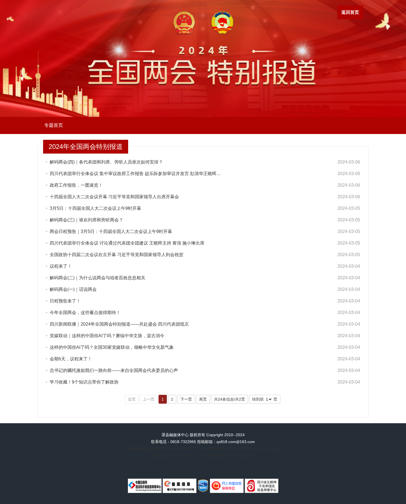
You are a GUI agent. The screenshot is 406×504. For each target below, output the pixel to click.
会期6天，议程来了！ (71, 358)
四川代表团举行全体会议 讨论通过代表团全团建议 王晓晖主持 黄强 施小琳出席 (127, 243)
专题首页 (53, 125)
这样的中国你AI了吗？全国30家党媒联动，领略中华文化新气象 (112, 347)
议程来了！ (61, 266)
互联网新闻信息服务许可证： (162, 448)
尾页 (203, 399)
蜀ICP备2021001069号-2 (173, 455)
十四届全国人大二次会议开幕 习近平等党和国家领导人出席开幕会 (114, 196)
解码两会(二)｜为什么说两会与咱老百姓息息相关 (97, 277)
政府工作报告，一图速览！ (76, 185)
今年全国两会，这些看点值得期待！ (85, 312)
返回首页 (350, 12)
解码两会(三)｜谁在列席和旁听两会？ (86, 220)
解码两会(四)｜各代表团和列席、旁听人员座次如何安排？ (106, 162)
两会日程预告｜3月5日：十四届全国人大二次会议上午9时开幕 (111, 231)
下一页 (186, 399)
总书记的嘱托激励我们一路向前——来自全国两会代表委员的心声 (114, 370)
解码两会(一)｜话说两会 (73, 289)
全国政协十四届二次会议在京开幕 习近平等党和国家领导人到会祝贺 (116, 254)
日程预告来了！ (65, 301)
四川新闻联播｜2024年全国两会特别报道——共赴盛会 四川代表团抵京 (119, 324)
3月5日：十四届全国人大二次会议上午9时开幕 (95, 208)
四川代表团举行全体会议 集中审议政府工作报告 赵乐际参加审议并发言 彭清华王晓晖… (135, 173)
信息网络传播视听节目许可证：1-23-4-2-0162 (241, 448)
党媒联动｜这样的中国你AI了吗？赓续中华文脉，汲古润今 (107, 335)
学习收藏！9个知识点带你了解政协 (84, 382)
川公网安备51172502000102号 (227, 455)
